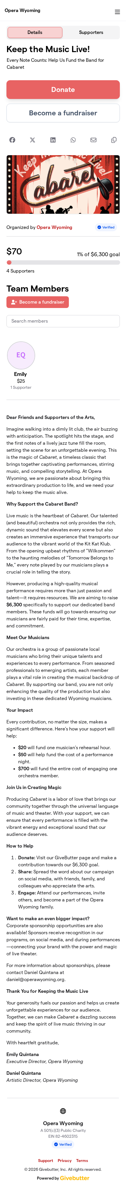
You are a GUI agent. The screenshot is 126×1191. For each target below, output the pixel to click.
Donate (63, 89)
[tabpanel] (63, 566)
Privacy (64, 1160)
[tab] (35, 32)
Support (45, 1160)
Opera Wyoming (22, 10)
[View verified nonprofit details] (106, 227)
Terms (82, 1160)
